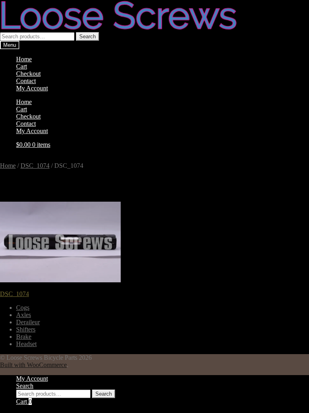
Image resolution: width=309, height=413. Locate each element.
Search (87, 36)
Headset (26, 343)
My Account (32, 88)
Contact (26, 80)
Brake (23, 336)
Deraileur (28, 322)
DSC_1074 (35, 165)
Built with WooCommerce (33, 364)
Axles (23, 314)
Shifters (25, 329)
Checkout (28, 73)
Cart (21, 66)
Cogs (22, 307)
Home (24, 59)
